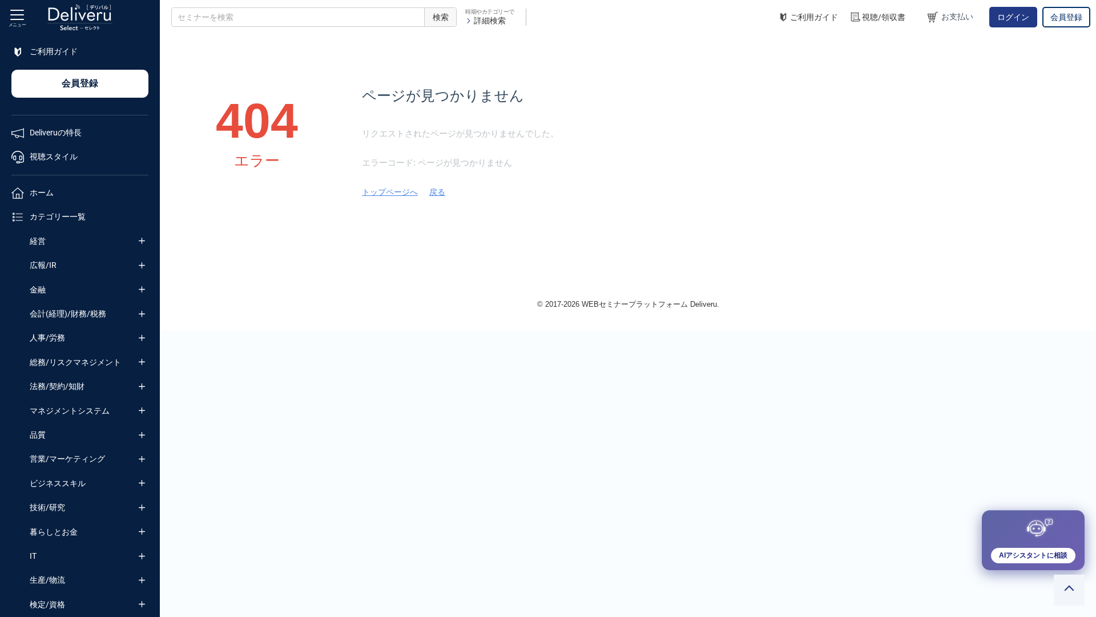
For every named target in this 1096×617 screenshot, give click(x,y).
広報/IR (43, 265)
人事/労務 (47, 337)
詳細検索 (490, 20)
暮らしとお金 (54, 531)
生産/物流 (47, 579)
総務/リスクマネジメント (75, 362)
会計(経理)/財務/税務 (68, 313)
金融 (38, 289)
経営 (38, 241)
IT (33, 555)
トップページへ (390, 192)
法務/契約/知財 (57, 386)
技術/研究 (47, 507)
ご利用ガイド (814, 17)
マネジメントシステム (70, 410)
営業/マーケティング (67, 458)
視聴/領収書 (883, 17)
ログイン (1013, 17)
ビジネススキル (58, 483)
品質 (38, 434)
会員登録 (1066, 17)
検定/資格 (47, 604)
